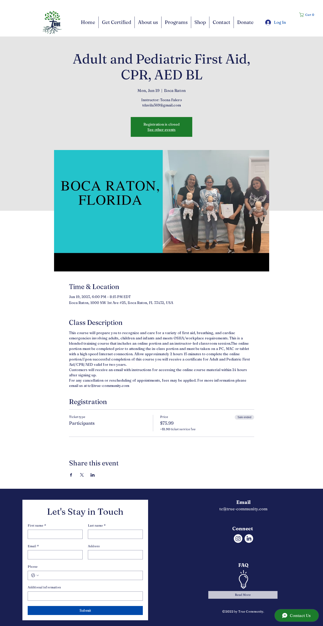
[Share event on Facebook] (71, 475)
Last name (97, 525)
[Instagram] (238, 538)
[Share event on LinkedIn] (93, 475)
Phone (33, 567)
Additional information (44, 587)
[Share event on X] (82, 475)
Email (33, 546)
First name (37, 525)
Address (94, 546)
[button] (308, 15)
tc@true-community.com (243, 508)
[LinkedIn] (249, 538)
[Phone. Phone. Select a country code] (35, 575)
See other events (161, 129)
